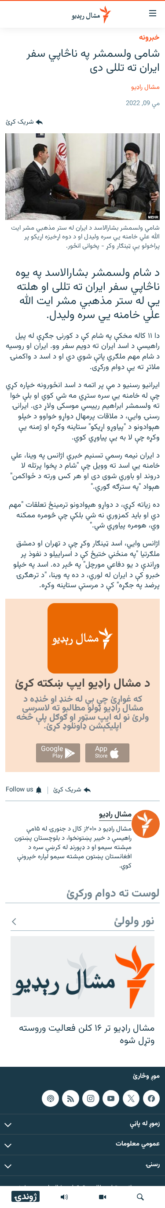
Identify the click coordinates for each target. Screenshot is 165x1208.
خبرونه (149, 38)
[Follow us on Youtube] (111, 1098)
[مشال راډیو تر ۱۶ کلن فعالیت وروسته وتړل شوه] (82, 976)
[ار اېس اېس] (70, 1098)
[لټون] (140, 1197)
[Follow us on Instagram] (90, 1098)
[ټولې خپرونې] (64, 1197)
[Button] (24, 122)
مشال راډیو (145, 87)
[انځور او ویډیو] (102, 1197)
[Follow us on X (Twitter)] (131, 1098)
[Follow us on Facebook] (151, 1098)
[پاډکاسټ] (50, 1098)
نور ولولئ (134, 922)
